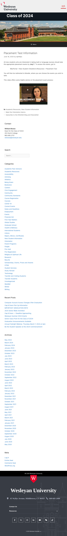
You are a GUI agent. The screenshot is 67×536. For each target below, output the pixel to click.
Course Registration (11, 198)
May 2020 (8, 444)
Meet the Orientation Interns (15, 112)
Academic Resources (13, 109)
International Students (12, 230)
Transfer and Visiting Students (15, 276)
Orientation (8, 241)
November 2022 (10, 372)
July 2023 (8, 356)
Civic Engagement (11, 190)
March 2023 (9, 364)
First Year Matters (11, 220)
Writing (7, 289)
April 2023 (8, 361)
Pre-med (8, 249)
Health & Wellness (11, 228)
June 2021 (8, 409)
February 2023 (10, 367)
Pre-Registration (10, 252)
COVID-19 (8, 204)
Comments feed (10, 463)
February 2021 (10, 420)
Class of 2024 (20, 15)
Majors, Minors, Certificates (14, 236)
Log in (7, 458)
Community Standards (12, 195)
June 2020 (8, 442)
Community (9, 193)
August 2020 (9, 436)
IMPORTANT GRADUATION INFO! (16, 308)
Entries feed (9, 460)
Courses (7, 201)
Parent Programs (10, 244)
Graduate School (10, 225)
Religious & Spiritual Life (13, 254)
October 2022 (9, 375)
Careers (7, 188)
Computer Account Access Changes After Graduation (23, 302)
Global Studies (10, 222)
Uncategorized (10, 281)
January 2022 (9, 393)
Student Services (11, 268)
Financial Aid (9, 217)
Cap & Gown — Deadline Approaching (18, 313)
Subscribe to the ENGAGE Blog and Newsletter (22, 115)
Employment (9, 212)
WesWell (7, 284)
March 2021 (9, 418)
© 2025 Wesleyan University (32, 531)
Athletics (8, 179)
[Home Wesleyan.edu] (33, 479)
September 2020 (10, 434)
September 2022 (10, 377)
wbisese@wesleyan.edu (13, 138)
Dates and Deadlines (12, 209)
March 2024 (9, 343)
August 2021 (9, 407)
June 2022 (8, 383)
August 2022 (9, 380)
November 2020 (10, 428)
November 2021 (10, 399)
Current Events (10, 206)
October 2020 (9, 431)
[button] (63, 6)
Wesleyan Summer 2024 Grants (16, 316)
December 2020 (10, 426)
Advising (8, 177)
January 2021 (9, 423)
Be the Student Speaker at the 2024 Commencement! (23, 327)
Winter (7, 287)
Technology (9, 273)
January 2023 (9, 369)
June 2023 (8, 359)
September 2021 (10, 404)
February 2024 (10, 345)
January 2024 (9, 348)
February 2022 (10, 391)
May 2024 (8, 340)
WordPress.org (10, 466)
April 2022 (8, 385)
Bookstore (8, 185)
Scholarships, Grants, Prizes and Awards (19, 263)
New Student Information (30, 109)
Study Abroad (9, 271)
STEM (7, 265)
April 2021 (8, 415)
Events (7, 214)
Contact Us (13, 506)
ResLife (7, 260)
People (7, 246)
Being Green (9, 182)
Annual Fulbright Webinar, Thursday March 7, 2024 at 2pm (25, 324)
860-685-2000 (54, 498)
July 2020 (8, 439)
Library (7, 233)
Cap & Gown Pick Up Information (16, 305)
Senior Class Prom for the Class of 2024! (19, 319)
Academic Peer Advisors (13, 169)
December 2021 (10, 396)
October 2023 (9, 353)
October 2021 (9, 401)
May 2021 (8, 412)
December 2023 (10, 351)
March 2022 (9, 388)
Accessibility (9, 174)
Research (8, 257)
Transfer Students (11, 279)
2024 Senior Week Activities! (15, 311)
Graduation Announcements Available (18, 321)
